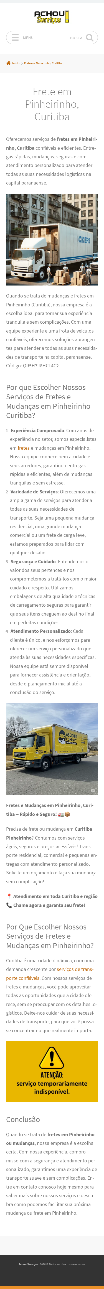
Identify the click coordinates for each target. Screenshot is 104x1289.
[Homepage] (52, 16)
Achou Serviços (28, 1264)
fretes (24, 448)
